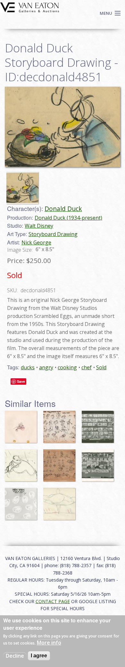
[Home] (29, 6)
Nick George (36, 242)
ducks (28, 367)
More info (49, 642)
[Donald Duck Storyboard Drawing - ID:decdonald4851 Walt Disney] (62, 126)
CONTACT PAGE (53, 601)
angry (46, 367)
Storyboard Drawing (53, 234)
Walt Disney (39, 225)
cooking (67, 367)
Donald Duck (63, 208)
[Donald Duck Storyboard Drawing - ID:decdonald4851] (24, 185)
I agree (39, 655)
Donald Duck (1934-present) (68, 217)
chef (86, 367)
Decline (15, 655)
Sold (101, 367)
